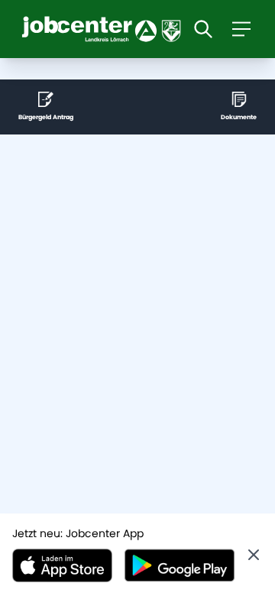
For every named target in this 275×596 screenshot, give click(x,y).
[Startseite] (105, 29)
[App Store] (62, 565)
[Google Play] (179, 565)
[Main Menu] (241, 29)
